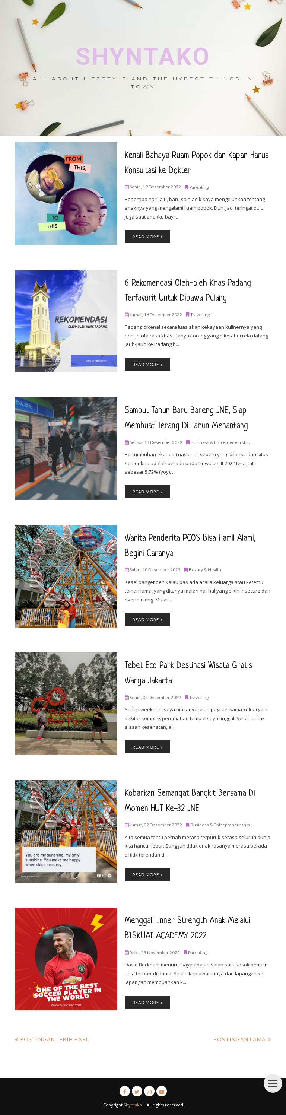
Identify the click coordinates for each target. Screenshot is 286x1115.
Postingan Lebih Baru (55, 1039)
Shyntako (143, 56)
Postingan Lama (239, 1039)
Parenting (199, 187)
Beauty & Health (205, 569)
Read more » (147, 236)
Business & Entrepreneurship (220, 442)
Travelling (200, 314)
